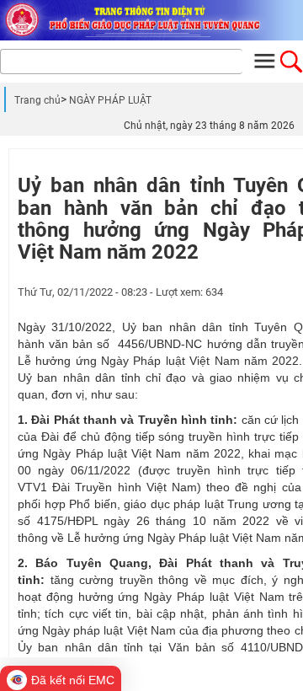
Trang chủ (37, 100)
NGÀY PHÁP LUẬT (110, 100)
